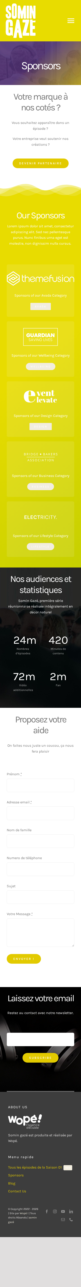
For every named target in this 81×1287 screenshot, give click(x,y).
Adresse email (19, 802)
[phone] (71, 1219)
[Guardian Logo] (40, 330)
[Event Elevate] (40, 390)
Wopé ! (24, 1213)
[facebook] (47, 1211)
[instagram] (55, 1211)
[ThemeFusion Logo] (40, 273)
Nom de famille (19, 830)
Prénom (14, 774)
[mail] (63, 1219)
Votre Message (20, 914)
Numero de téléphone (24, 858)
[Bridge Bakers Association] (40, 450)
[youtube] (63, 1211)
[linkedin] (71, 1211)
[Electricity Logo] (40, 510)
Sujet (11, 886)
